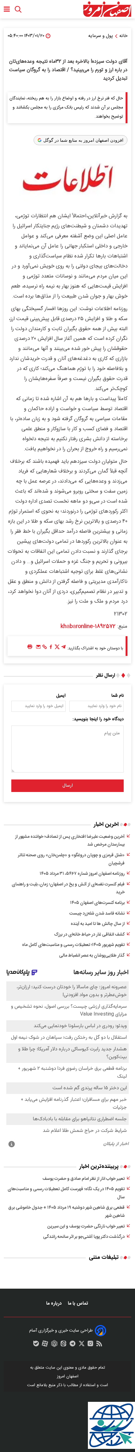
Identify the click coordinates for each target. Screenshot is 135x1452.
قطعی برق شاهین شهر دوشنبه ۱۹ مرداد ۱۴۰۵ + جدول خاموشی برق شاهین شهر (66, 1212)
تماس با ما (78, 1303)
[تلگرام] (63, 648)
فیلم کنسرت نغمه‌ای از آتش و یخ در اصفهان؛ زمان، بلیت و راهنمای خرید (68, 888)
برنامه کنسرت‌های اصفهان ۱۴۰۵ (97, 903)
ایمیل (61, 696)
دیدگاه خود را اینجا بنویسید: (98, 719)
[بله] (36, 1345)
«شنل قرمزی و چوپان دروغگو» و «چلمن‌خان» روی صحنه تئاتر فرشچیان (71, 859)
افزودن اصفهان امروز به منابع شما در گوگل (83, 140)
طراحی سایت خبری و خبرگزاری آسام (61, 1330)
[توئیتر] (57, 648)
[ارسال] (38, 648)
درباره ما (54, 1303)
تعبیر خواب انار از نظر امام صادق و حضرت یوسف (83, 1179)
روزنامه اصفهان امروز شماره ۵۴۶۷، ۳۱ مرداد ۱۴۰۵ (82, 874)
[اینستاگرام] (90, 1345)
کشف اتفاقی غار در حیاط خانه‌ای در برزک (89, 934)
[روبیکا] (54, 1345)
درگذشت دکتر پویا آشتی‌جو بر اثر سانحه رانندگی (84, 1237)
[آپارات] (45, 1345)
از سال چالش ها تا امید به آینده (98, 924)
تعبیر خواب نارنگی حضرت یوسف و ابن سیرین (86, 1226)
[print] (30, 647)
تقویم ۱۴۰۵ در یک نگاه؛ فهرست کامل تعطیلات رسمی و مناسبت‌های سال (66, 1193)
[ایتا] (63, 1345)
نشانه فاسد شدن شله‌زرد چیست (97, 913)
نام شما (117, 696)
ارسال (67, 785)
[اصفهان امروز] (107, 9)
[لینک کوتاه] (44, 648)
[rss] (99, 1345)
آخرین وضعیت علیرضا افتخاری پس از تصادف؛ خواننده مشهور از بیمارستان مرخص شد (70, 841)
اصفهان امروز (67, 1376)
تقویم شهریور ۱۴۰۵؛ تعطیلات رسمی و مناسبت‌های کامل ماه (73, 945)
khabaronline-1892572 (88, 626)
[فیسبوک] (50, 648)
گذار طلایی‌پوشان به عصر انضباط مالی (92, 955)
